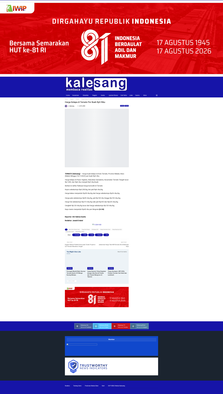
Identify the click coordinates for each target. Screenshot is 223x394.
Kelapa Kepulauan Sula (117, 229)
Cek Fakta (123, 95)
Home (68, 95)
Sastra (137, 95)
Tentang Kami (77, 386)
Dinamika (85, 95)
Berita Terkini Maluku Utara (74, 229)
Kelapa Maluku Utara (80, 231)
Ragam (94, 95)
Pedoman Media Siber (91, 386)
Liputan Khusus (113, 95)
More (145, 95)
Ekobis (122, 105)
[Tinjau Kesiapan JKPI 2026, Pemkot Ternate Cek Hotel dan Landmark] (117, 262)
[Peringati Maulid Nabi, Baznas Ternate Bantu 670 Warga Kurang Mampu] (76, 262)
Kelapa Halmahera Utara (105, 229)
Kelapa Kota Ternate (70, 231)
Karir (103, 386)
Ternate (126, 105)
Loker (131, 95)
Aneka (103, 95)
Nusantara (75, 95)
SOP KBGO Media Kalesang (116, 386)
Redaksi (67, 386)
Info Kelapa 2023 (95, 229)
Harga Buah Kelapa (86, 229)
